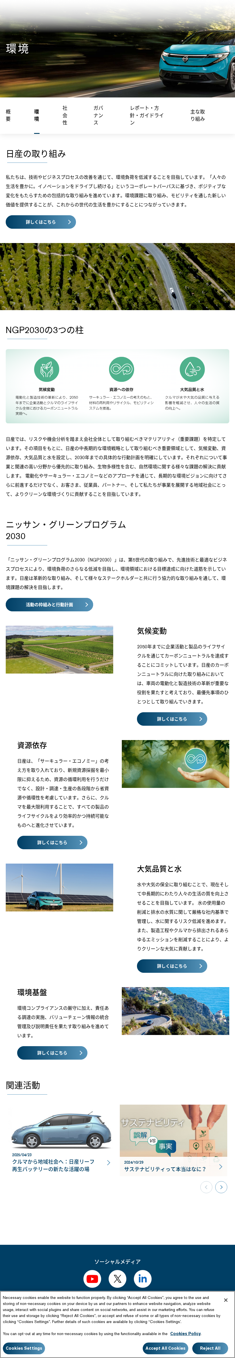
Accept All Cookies (165, 1348)
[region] (117, 1324)
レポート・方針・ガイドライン (147, 115)
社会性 (64, 115)
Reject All (210, 1348)
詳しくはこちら (41, 222)
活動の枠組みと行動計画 (49, 604)
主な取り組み (197, 115)
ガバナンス (98, 115)
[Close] (226, 1300)
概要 (8, 115)
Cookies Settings (24, 1348)
